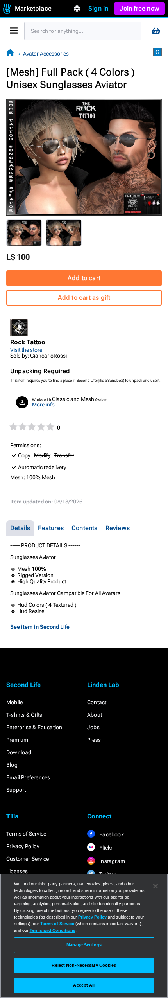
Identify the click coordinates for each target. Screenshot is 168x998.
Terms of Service (26, 834)
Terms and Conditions (52, 930)
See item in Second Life (40, 627)
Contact (96, 702)
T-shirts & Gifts (24, 715)
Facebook (111, 834)
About (94, 715)
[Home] (10, 53)
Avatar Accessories (46, 53)
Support (16, 790)
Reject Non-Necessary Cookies (84, 965)
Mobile (14, 702)
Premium (17, 740)
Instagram (111, 861)
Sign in (98, 8)
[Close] (155, 886)
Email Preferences (28, 777)
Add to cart (84, 278)
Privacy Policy (22, 846)
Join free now (139, 8)
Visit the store (26, 350)
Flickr (105, 848)
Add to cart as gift (84, 297)
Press (94, 740)
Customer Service (27, 859)
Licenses (17, 871)
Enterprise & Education (34, 727)
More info (43, 404)
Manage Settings (84, 944)
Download (19, 752)
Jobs (93, 727)
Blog (12, 765)
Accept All (84, 985)
